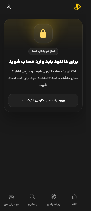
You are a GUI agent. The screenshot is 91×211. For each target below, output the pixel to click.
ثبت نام (27, 100)
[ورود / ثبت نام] (8, 6)
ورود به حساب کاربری (50, 100)
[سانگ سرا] (77, 7)
